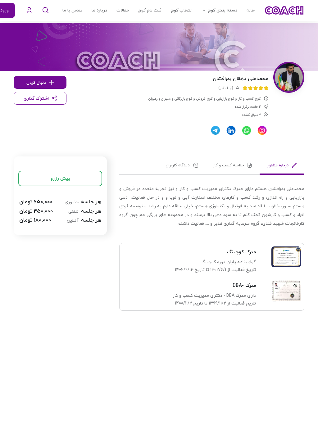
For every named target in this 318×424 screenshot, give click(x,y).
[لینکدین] (231, 130)
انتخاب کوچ (182, 10)
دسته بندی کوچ (222, 10)
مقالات (122, 10)
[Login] (29, 10)
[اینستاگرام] (262, 130)
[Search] (45, 10)
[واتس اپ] (246, 130)
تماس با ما (72, 10)
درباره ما (99, 10)
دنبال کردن (36, 83)
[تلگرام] (215, 130)
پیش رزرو (60, 179)
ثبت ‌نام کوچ (149, 10)
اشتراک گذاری (36, 98)
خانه (251, 10)
